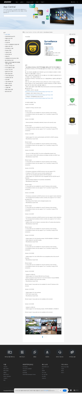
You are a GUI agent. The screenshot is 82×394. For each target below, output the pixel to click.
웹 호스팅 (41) (8, 91)
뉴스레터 (44, 376)
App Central (29, 32)
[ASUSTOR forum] (71, 390)
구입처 (62, 368)
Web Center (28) (9, 89)
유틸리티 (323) (8, 85)
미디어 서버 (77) (8, 69)
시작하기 (5, 378)
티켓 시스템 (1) (8, 83)
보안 (49, 50)
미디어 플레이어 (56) (10, 67)
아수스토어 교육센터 (27, 368)
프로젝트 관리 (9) (9, 77)
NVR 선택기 (6, 370)
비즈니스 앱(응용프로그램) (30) (12, 44)
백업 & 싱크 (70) (8, 38)
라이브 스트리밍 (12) (9, 65)
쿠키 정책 (46, 390)
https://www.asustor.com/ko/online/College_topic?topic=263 (39, 98)
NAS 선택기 (6, 368)
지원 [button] (37, 2)
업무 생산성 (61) (8, 73)
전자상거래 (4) (8, 54)
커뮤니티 (25, 370)
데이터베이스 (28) (9, 48)
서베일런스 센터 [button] (29, 2)
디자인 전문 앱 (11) (9, 75)
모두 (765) (7, 34)
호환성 (4, 372)
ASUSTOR (51, 48)
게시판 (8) (7, 42)
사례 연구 (44, 378)
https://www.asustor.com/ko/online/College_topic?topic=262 (39, 94)
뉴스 (43, 368)
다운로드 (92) (8, 52)
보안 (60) (7, 79)
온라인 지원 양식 (7, 376)
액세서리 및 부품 (64, 366)
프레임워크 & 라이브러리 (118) (12, 58)
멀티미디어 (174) (9, 71)
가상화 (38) (7, 87)
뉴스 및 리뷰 (44, 374)
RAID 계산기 (6, 374)
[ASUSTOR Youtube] (68, 390)
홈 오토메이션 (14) (9, 60)
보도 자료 (44, 372)
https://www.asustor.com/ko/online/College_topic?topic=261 (39, 91)
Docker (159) (8, 50)
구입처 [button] (42, 2)
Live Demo (25, 366)
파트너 (62, 372)
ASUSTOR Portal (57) (10, 36)
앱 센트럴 (25, 372)
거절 (60, 390)
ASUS (62, 370)
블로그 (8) (7, 40)
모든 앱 (34, 32)
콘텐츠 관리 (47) (9, 46)
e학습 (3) (7, 56)
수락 (64, 390)
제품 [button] (17, 2)
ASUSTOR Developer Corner (29, 374)
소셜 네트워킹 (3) (9, 81)
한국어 (73, 2)
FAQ (4, 380)
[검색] (77, 2)
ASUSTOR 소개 (45, 366)
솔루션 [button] (22, 2)
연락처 (43, 370)
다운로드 (59, 60)
